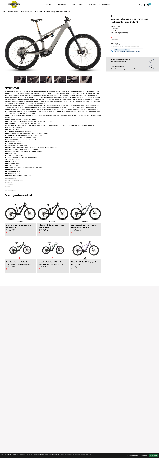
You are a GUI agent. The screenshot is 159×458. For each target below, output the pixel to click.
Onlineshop (50, 5)
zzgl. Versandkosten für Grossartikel (131, 46)
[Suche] (140, 5)
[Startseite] (4, 12)
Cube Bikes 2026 (13, 12)
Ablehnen (144, 455)
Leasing (73, 5)
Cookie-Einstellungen (132, 455)
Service (82, 5)
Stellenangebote (106, 5)
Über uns (92, 5)
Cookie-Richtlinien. (86, 455)
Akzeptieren (153, 455)
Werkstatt (62, 5)
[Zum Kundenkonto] (144, 5)
